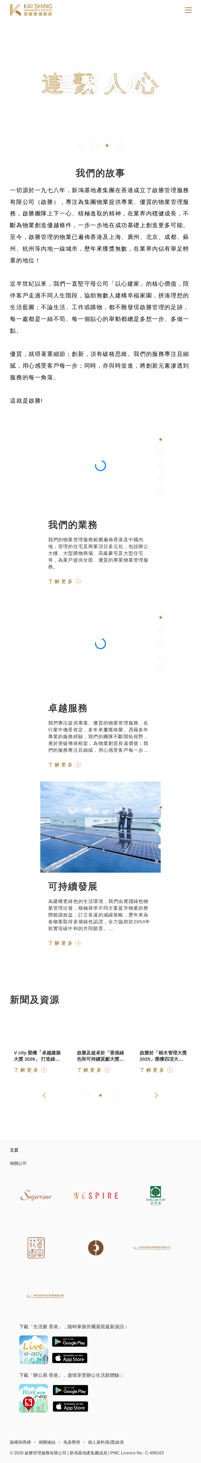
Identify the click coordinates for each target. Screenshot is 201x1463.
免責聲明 (71, 1442)
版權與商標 (20, 1442)
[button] (80, 145)
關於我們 (100, 126)
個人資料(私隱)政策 (106, 1442)
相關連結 (47, 1442)
